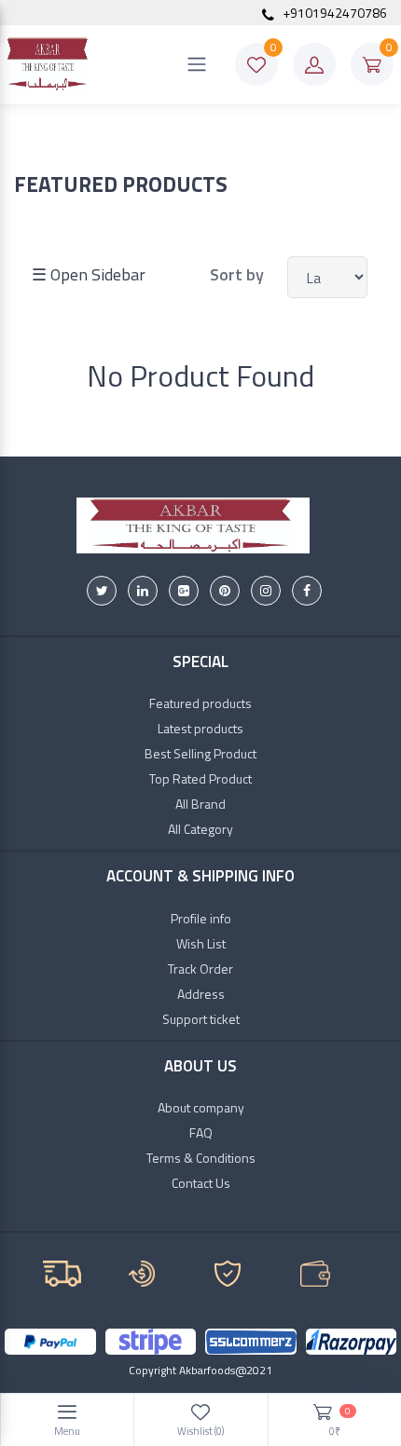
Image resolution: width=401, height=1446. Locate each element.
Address (201, 993)
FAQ (201, 1132)
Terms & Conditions (201, 1157)
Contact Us (201, 1183)
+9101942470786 (333, 12)
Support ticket (201, 1019)
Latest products (200, 728)
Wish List (201, 943)
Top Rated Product (200, 778)
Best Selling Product (200, 753)
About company (201, 1107)
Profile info (201, 918)
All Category (200, 829)
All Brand (200, 803)
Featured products (200, 703)
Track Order (200, 968)
